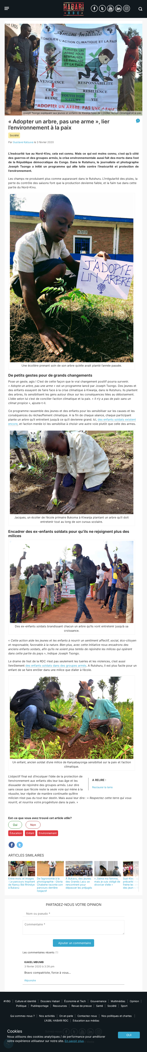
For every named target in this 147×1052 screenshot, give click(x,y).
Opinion (134, 1001)
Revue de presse (82, 1005)
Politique (21, 1005)
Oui (15, 825)
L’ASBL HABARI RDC (56, 1020)
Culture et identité (25, 1001)
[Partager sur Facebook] (11, 844)
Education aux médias (86, 1020)
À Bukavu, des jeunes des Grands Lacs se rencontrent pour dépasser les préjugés (79, 883)
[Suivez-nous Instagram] (126, 8)
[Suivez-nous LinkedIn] (118, 8)
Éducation (16, 833)
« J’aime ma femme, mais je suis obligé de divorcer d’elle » (107, 881)
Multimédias (118, 1001)
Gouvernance (98, 1001)
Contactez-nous (87, 1015)
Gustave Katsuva (23, 142)
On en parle (66, 1015)
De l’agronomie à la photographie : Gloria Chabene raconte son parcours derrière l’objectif (50, 884)
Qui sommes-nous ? (22, 1015)
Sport (124, 1005)
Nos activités (47, 1015)
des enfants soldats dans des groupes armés (55, 665)
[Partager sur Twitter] (19, 844)
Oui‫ (128, 1035)
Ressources (60, 1005)
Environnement (48, 833)
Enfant (30, 833)
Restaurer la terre (102, 787)
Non (33, 825)
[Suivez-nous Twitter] (102, 8)
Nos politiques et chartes (116, 1015)
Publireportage (39, 1005)
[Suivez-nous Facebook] (94, 8)
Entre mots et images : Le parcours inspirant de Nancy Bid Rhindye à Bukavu (21, 883)
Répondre (30, 980)
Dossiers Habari (50, 1001)
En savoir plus (74, 1041)
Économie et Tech (75, 1001)
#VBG (7, 1001)
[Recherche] (140, 9)
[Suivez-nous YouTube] (110, 8)
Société (14, 135)
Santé (99, 1005)
